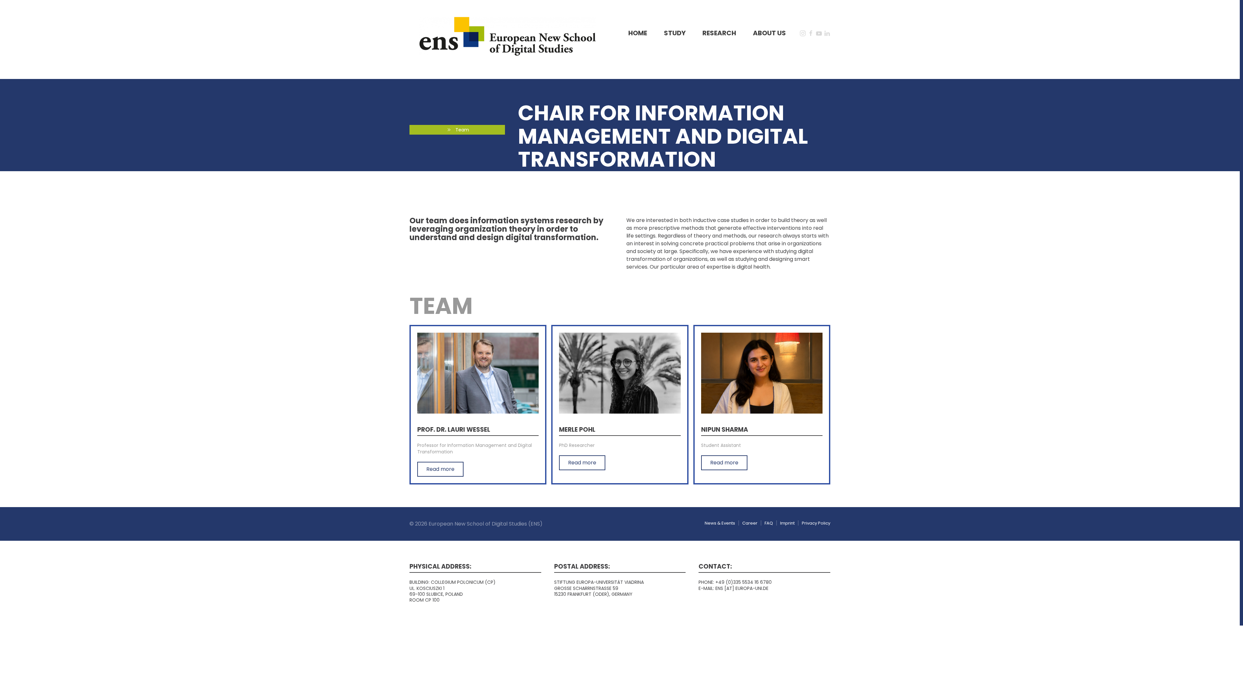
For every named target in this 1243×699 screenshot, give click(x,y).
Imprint (787, 523)
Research (719, 33)
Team (462, 130)
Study (675, 33)
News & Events (720, 523)
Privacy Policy (816, 523)
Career (749, 523)
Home (637, 33)
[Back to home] (507, 36)
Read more (440, 469)
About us (769, 33)
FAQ (769, 523)
